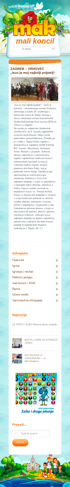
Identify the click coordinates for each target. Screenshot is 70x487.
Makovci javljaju (22, 277)
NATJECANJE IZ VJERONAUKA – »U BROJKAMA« (35, 358)
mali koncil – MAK (23, 283)
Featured (18, 260)
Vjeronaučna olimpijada (27, 300)
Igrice (16, 266)
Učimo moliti (20, 294)
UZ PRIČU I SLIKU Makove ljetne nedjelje (34, 324)
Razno (16, 289)
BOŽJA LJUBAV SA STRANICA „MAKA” (41, 341)
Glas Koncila (43, 485)
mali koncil (35, 41)
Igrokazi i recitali (22, 271)
